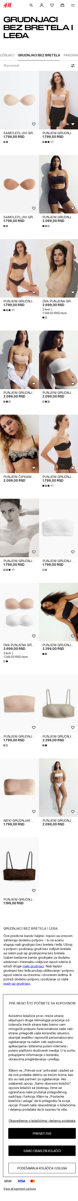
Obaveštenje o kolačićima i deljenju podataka (42, 1121)
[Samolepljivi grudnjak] (19, 100)
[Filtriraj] (72, 65)
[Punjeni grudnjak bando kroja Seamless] (58, 184)
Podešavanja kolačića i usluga (42, 1168)
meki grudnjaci (33, 966)
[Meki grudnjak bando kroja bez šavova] (19, 787)
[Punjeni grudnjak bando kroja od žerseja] (19, 866)
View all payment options (19, 1188)
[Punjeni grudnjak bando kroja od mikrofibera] (58, 100)
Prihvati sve (42, 1133)
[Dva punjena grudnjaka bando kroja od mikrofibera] (58, 268)
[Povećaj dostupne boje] (6, 142)
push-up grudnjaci (16, 983)
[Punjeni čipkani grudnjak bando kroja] (19, 444)
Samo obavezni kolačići (42, 1151)
